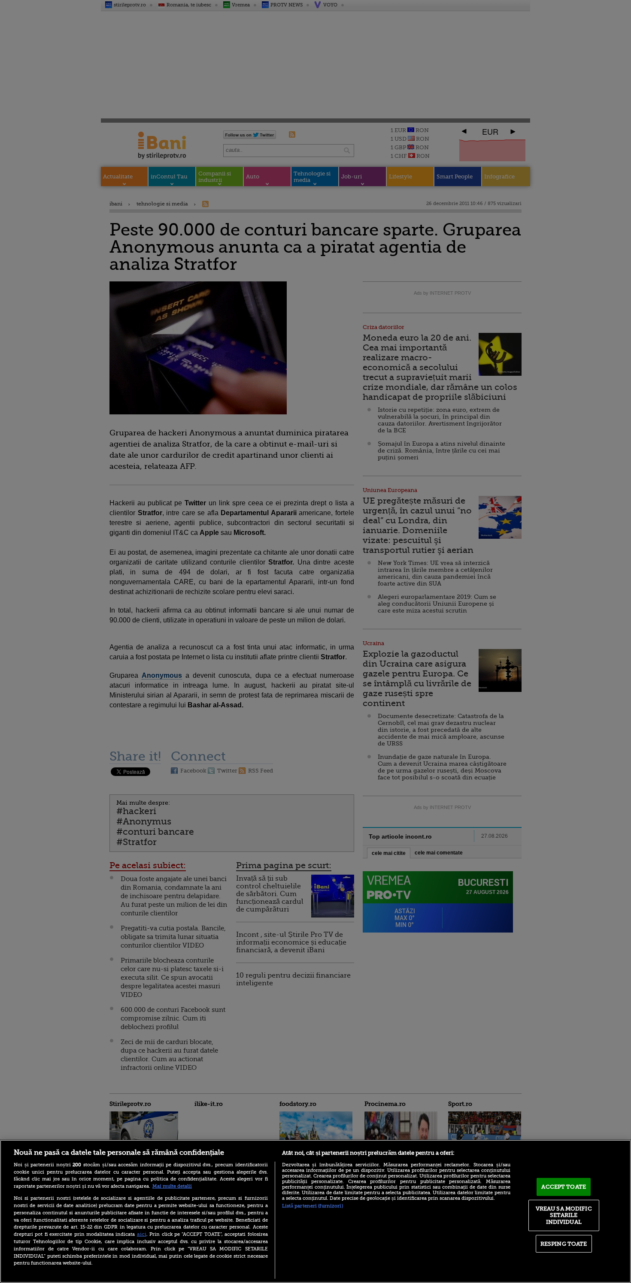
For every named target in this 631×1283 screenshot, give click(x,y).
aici (141, 1234)
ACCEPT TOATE (563, 1186)
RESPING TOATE (563, 1244)
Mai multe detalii (172, 1186)
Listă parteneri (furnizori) (312, 1206)
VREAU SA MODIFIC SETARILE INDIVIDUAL (564, 1215)
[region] (315, 1211)
